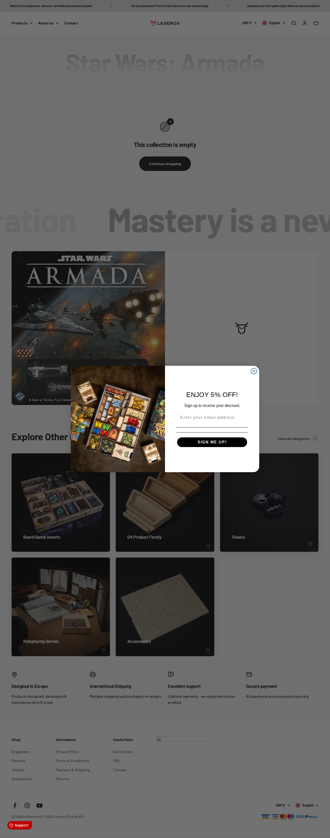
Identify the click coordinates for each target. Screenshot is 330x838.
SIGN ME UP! (212, 442)
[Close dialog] (254, 371)
